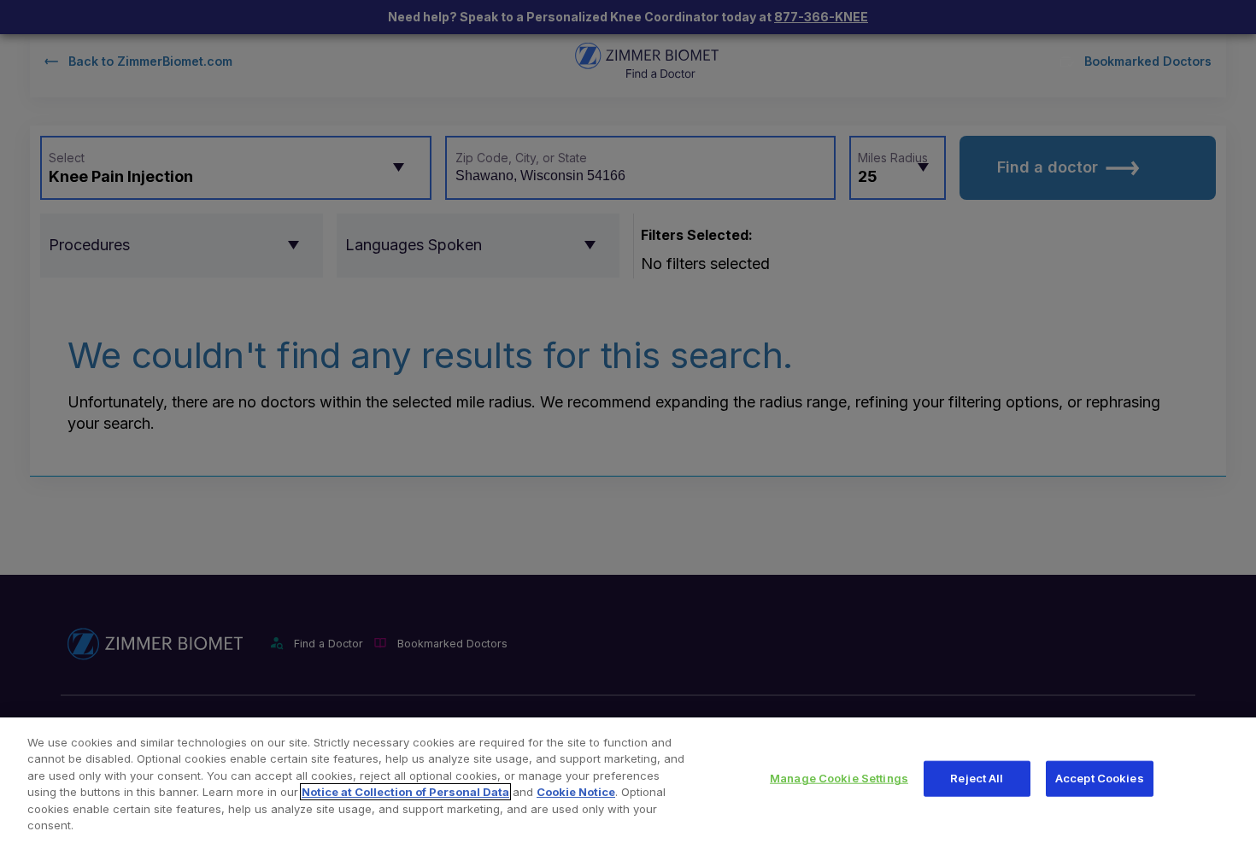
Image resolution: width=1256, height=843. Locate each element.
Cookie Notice (576, 792)
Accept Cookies (1099, 778)
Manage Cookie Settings (839, 778)
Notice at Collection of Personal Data (405, 792)
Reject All (976, 778)
